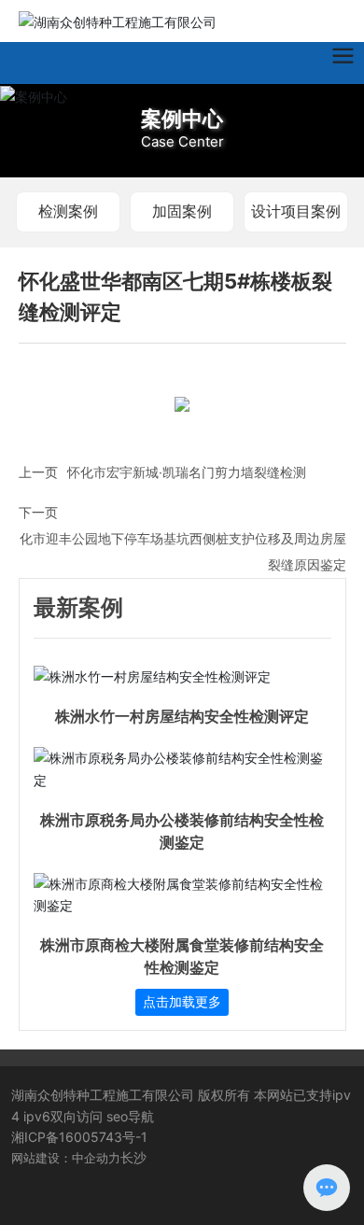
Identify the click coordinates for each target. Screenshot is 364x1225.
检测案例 (68, 211)
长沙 (133, 1157)
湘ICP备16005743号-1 (79, 1137)
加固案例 (182, 211)
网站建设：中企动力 (65, 1157)
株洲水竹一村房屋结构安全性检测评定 (182, 717)
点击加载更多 (182, 1001)
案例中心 (182, 118)
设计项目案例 (296, 211)
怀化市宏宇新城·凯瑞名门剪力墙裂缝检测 (186, 472)
